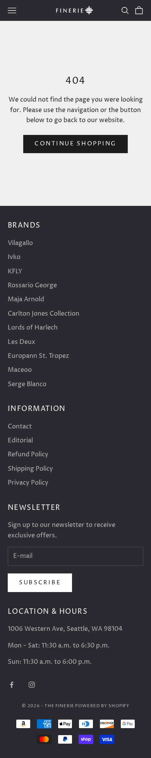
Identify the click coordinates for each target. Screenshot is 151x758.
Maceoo (20, 370)
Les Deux (21, 342)
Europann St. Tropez (38, 356)
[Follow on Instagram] (32, 685)
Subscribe (40, 582)
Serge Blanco (27, 384)
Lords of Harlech (33, 327)
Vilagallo (20, 243)
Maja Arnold (26, 299)
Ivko (14, 257)
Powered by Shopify (102, 706)
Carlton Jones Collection (43, 313)
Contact (20, 426)
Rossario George (32, 285)
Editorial (20, 440)
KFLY (15, 271)
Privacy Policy (28, 482)
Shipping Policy (30, 468)
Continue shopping (75, 144)
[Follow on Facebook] (11, 685)
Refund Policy (28, 454)
